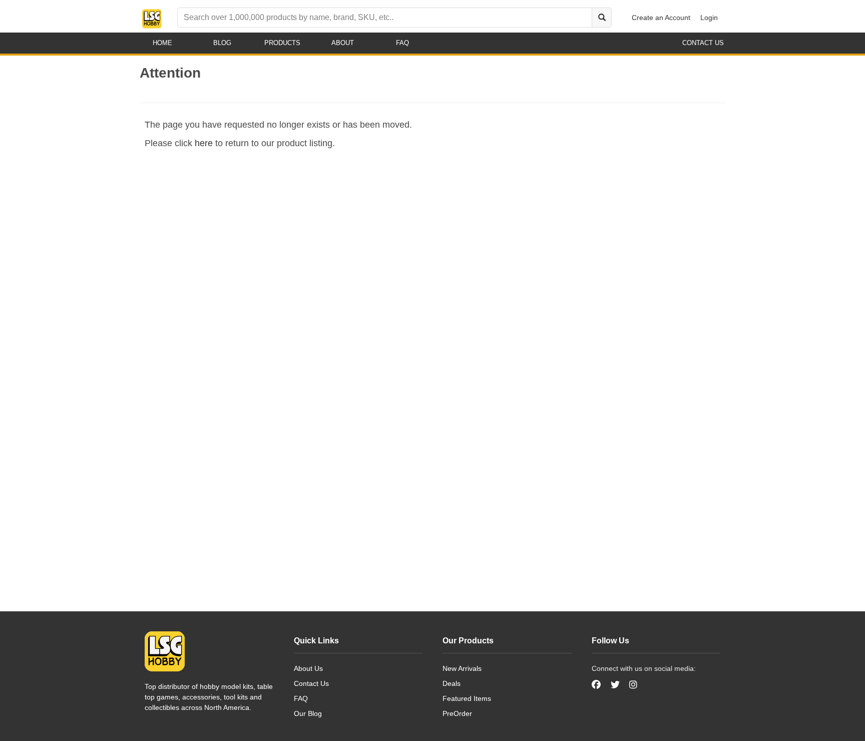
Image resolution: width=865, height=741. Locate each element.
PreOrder (457, 713)
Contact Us (311, 683)
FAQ (301, 698)
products (282, 43)
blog (222, 43)
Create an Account (661, 18)
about (342, 43)
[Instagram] (633, 685)
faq (402, 43)
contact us (703, 43)
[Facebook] (597, 685)
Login (709, 18)
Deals (452, 683)
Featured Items (467, 698)
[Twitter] (615, 685)
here (204, 143)
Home (162, 43)
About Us (308, 668)
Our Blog (308, 713)
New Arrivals (462, 668)
